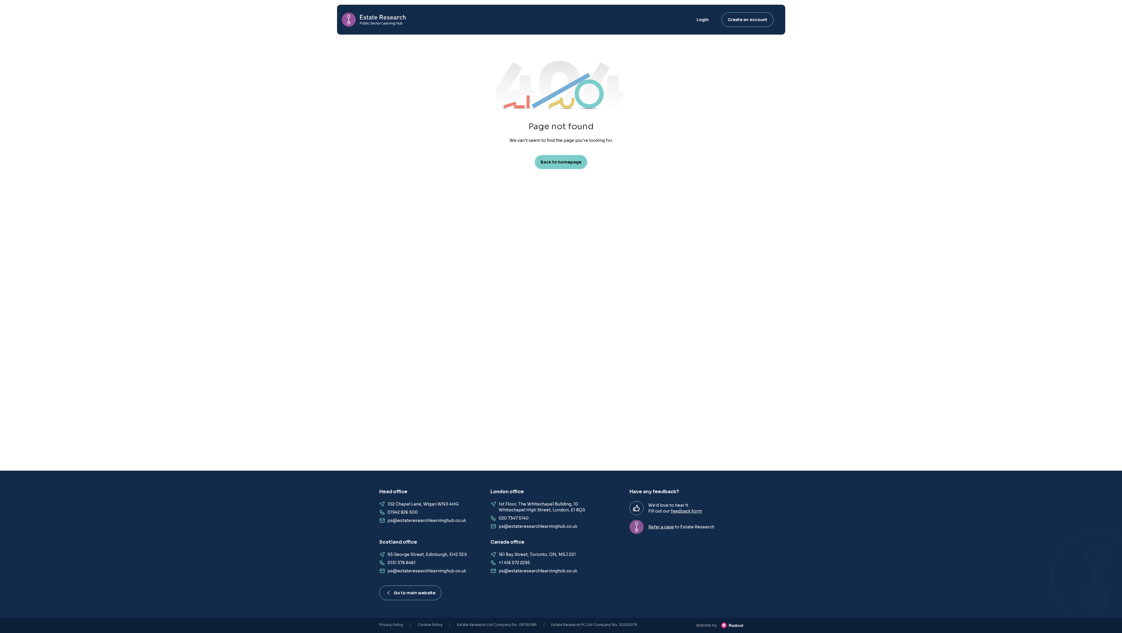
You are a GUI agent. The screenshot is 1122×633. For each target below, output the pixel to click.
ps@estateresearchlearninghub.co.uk (426, 520)
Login (703, 19)
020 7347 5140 (514, 518)
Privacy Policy (391, 624)
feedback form (686, 511)
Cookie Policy (430, 624)
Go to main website (414, 592)
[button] (561, 89)
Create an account (747, 19)
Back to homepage (561, 162)
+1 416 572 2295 (514, 562)
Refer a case (661, 527)
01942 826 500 (402, 512)
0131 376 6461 (401, 562)
